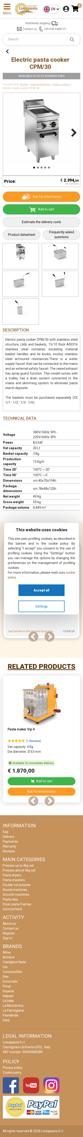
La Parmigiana (13, 1010)
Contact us (30, 29)
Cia (5, 967)
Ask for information (47, 196)
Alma (7, 952)
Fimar (7, 986)
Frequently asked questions (61, 234)
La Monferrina (13, 1005)
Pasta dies (10, 899)
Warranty (9, 846)
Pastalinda (10, 1015)
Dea (6, 976)
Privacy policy (12, 1067)
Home (24, 84)
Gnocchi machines (16, 894)
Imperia (8, 991)
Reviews (9, 851)
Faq (5, 832)
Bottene (9, 957)
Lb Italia (8, 1001)
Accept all (41, 590)
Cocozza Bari (12, 972)
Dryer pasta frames (17, 904)
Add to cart (46, 209)
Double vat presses (16, 885)
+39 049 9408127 (55, 29)
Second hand (12, 909)
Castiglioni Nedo (14, 962)
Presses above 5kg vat (19, 870)
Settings (42, 606)
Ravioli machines (15, 890)
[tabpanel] (41, 740)
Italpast (8, 996)
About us (9, 923)
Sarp (6, 1020)
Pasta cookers (61, 84)
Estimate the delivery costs (41, 222)
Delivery (8, 837)
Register (9, 933)
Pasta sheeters (14, 880)
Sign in (7, 938)
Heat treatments (40, 84)
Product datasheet (21, 234)
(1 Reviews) (33, 741)
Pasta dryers (12, 875)
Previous (10, 132)
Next (72, 132)
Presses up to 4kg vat (18, 865)
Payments (10, 841)
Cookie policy (12, 1072)
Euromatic (10, 981)
